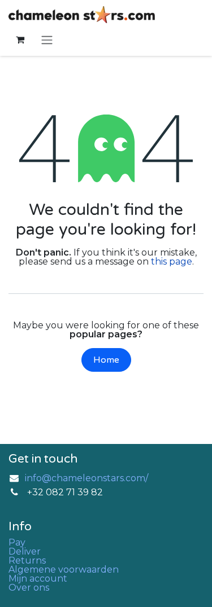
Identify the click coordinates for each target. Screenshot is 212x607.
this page (171, 261)
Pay (16, 542)
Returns (27, 560)
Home (106, 360)
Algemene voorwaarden (63, 569)
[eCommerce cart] (19, 39)
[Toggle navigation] (47, 39)
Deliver (24, 551)
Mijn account (37, 578)
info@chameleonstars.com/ (86, 478)
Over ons (28, 587)
